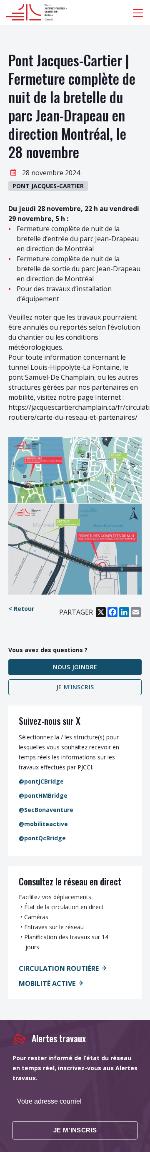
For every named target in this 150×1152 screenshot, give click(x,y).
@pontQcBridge (42, 838)
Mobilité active (47, 983)
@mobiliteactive (43, 824)
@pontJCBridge (41, 781)
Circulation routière (59, 968)
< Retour (21, 609)
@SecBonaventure (46, 810)
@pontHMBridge (43, 795)
